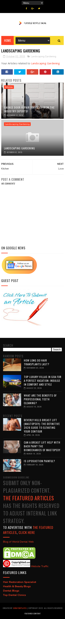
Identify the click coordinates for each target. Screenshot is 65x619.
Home (7, 40)
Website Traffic (40, 566)
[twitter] (39, 8)
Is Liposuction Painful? (39, 461)
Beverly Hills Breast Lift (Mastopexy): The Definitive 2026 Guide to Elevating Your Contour (42, 425)
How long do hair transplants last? (36, 362)
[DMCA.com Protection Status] (19, 558)
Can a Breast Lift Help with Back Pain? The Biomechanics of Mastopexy (42, 446)
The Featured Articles (28, 498)
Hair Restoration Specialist (19, 582)
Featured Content (33, 613)
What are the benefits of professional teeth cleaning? (40, 399)
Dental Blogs (11, 590)
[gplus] (32, 8)
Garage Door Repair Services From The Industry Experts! (29, 109)
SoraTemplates (20, 608)
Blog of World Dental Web (18, 541)
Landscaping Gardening (43, 56)
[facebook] (26, 8)
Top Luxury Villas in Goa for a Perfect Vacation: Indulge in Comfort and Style (42, 380)
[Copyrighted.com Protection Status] (16, 566)
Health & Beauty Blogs (17, 586)
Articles (9, 87)
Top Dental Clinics (14, 595)
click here (27, 532)
